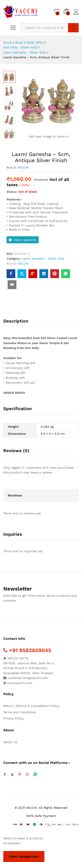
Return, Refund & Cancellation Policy (31, 706)
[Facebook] (5, 774)
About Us (10, 742)
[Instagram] (27, 775)
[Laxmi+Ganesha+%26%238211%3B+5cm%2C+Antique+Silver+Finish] (21, 273)
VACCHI (23, 167)
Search (73, 27)
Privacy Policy (13, 718)
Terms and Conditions (19, 712)
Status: (12, 191)
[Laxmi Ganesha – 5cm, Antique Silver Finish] (11, 273)
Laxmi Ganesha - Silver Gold (43, 258)
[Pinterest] (19, 774)
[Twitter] (12, 774)
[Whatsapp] (35, 774)
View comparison (24, 856)
